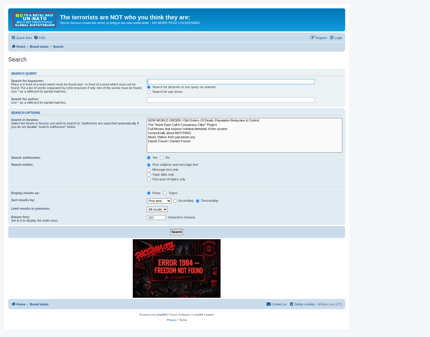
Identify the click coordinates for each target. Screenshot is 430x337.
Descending (209, 200)
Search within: (22, 164)
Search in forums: (25, 120)
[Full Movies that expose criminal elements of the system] (244, 129)
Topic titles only (163, 174)
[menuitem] (39, 37)
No (167, 157)
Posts (156, 193)
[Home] (35, 19)
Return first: (20, 217)
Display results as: (25, 193)
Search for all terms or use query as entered (183, 87)
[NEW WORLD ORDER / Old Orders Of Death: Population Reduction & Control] (244, 121)
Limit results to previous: (30, 208)
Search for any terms (167, 91)
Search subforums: (26, 157)
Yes (155, 157)
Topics (173, 193)
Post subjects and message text (175, 164)
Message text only (165, 169)
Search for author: (25, 99)
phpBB (161, 314)
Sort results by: (23, 200)
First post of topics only (168, 179)
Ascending (185, 200)
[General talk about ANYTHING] (244, 133)
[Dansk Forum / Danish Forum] (244, 141)
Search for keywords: (27, 81)
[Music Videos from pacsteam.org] (244, 137)
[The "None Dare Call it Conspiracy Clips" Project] (244, 125)
